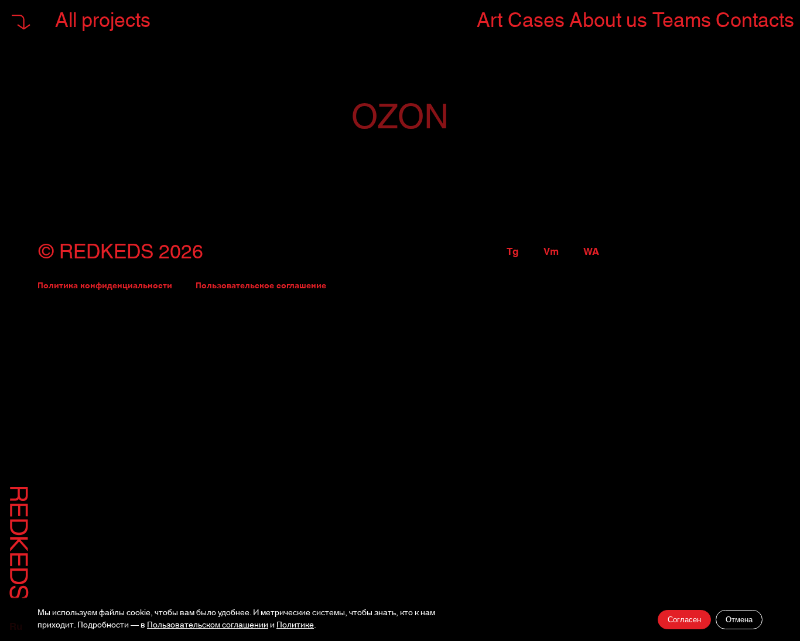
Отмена (739, 619)
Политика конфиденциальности (104, 286)
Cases (536, 21)
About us (608, 21)
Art (489, 21)
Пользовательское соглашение (261, 286)
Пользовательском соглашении (207, 625)
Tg (512, 252)
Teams (681, 21)
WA (591, 252)
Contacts (755, 21)
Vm (551, 252)
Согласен (684, 619)
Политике (295, 625)
